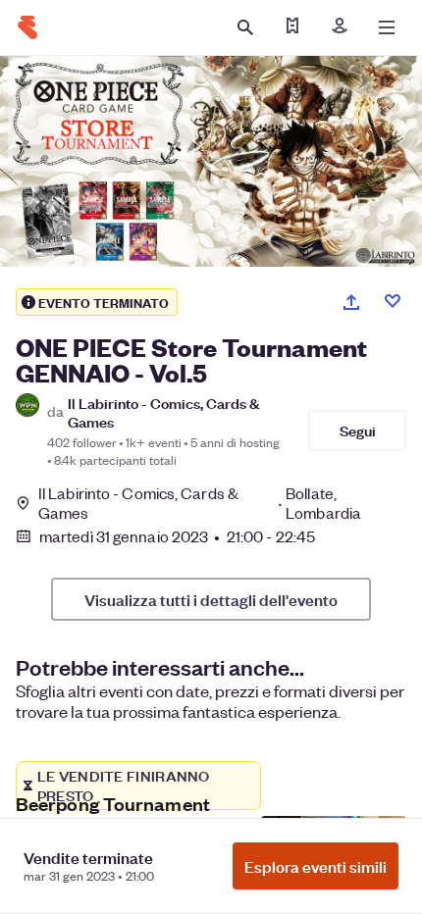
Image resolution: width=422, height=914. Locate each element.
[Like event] (392, 301)
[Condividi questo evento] (351, 302)
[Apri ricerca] (245, 27)
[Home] (27, 27)
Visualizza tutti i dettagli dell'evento (211, 599)
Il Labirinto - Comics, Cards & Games (164, 412)
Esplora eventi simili (315, 866)
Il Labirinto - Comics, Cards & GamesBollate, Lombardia (199, 503)
